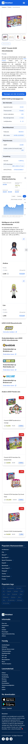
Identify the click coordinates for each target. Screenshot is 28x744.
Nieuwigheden (6, 659)
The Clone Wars (6, 603)
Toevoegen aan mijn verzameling (14, 94)
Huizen (19, 597)
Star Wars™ (5, 557)
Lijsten (3, 689)
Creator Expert (6, 576)
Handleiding (5, 677)
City (3, 552)
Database (4, 647)
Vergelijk (4, 681)
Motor (4, 600)
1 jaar (24, 196)
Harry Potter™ (6, 568)
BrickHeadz (5, 565)
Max (25, 199)
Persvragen (5, 632)
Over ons (4, 623)
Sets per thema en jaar (8, 649)
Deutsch (9, 708)
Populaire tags (8, 584)
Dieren (21, 591)
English (4, 708)
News (3, 661)
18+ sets (4, 657)
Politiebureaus (6, 597)
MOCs (3, 687)
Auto (4, 594)
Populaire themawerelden (12, 546)
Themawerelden (6, 651)
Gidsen (4, 673)
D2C (4, 588)
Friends (21, 110)
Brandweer (13, 597)
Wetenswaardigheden (8, 685)
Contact (4, 630)
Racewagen (18, 588)
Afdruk (4, 636)
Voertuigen (16, 591)
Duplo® (4, 563)
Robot (21, 594)
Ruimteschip (14, 594)
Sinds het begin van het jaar (16, 199)
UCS (4, 591)
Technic (4, 573)
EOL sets (4, 655)
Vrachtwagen (19, 600)
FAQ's (3, 627)
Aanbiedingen (6, 645)
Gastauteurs (5, 625)
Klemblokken (5, 683)
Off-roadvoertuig (11, 600)
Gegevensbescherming (8, 634)
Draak (8, 594)
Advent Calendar (6, 43)
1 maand (13, 196)
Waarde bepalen (6, 664)
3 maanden (19, 196)
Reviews (4, 679)
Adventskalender (10, 588)
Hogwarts (9, 591)
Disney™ (4, 555)
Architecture (5, 549)
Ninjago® (4, 571)
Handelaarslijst (6, 653)
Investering (5, 675)
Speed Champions (7, 560)
